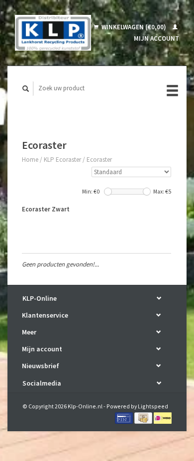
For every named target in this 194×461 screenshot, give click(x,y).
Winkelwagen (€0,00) (134, 27)
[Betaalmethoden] (124, 417)
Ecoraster (99, 159)
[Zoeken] (25, 88)
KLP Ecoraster (62, 159)
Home (30, 159)
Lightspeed (153, 406)
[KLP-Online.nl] (53, 33)
